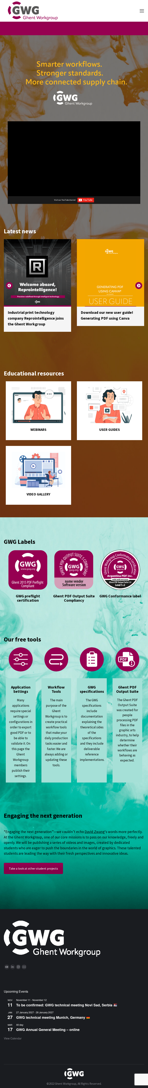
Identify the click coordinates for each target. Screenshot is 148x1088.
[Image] (38, 405)
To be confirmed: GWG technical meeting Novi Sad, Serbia (64, 1005)
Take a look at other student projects (33, 868)
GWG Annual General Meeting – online (48, 1029)
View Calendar (13, 1038)
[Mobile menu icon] (142, 11)
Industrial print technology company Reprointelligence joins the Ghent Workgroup (36, 318)
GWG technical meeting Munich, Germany (51, 1017)
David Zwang (95, 831)
